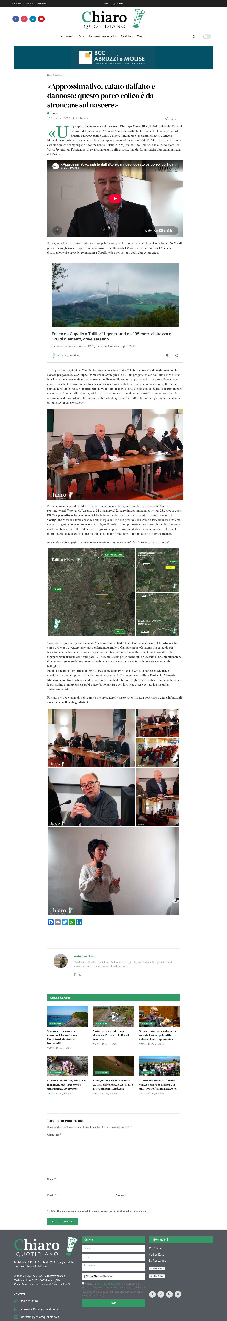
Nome (51, 1179)
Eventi (140, 36)
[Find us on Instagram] (24, 19)
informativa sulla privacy (108, 1283)
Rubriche (125, 36)
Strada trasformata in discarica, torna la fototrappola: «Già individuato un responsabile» (158, 1035)
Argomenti (67, 36)
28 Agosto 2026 (64, 1047)
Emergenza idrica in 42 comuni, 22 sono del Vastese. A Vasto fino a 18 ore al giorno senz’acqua (113, 1084)
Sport (82, 36)
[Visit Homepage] (113, 19)
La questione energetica (103, 36)
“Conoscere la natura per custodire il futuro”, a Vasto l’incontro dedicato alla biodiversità (63, 1037)
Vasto (54, 113)
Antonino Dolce (84, 956)
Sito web (120, 1195)
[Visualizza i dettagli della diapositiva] (113, 57)
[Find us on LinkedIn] (32, 19)
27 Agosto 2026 (157, 1044)
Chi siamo (16, 3)
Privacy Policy (157, 1268)
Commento (54, 1134)
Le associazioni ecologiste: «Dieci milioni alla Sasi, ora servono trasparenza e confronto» (66, 1084)
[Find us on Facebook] (15, 19)
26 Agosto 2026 (64, 1093)
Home (49, 74)
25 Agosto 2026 (157, 1093)
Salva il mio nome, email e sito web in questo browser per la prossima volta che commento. (99, 1211)
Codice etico (28, 3)
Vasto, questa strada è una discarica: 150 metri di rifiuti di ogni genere (111, 1035)
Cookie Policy (156, 1276)
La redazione (40, 3)
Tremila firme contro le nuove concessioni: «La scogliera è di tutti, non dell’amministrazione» (158, 1084)
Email (51, 1195)
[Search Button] (194, 36)
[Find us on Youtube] (41, 19)
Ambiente (59, 74)
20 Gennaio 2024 (59, 118)
